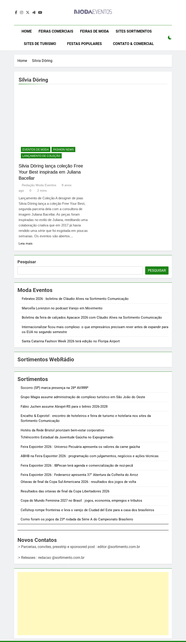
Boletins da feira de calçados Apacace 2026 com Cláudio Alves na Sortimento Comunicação (92, 317)
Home (27, 31)
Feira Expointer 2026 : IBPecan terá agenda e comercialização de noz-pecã (77, 465)
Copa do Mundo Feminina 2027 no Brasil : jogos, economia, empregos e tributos (81, 501)
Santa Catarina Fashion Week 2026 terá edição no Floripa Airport (71, 341)
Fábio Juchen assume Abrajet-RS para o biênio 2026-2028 (64, 406)
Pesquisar (26, 261)
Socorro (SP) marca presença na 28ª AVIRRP (54, 388)
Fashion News (63, 149)
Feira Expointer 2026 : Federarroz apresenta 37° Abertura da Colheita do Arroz (79, 475)
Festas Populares (84, 44)
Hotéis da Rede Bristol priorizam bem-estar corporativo (62, 430)
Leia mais (25, 243)
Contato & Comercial (133, 44)
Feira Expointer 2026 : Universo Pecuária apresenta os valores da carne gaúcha (80, 447)
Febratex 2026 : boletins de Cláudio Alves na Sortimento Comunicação (75, 299)
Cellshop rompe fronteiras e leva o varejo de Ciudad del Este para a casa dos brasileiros (87, 510)
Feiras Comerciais (56, 31)
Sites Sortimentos (134, 31)
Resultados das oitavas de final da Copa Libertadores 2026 (65, 491)
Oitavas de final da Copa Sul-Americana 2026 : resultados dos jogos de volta (78, 482)
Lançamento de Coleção (41, 156)
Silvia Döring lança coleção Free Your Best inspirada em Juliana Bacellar (51, 172)
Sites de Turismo (40, 44)
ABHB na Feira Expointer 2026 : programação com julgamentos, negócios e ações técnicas (90, 456)
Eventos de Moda (35, 149)
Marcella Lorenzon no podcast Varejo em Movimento (62, 308)
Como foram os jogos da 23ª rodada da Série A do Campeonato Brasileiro (77, 519)
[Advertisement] (93, 603)
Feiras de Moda (94, 31)
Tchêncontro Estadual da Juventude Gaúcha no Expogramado (67, 437)
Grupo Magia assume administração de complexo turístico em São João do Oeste (83, 397)
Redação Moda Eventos (39, 185)
